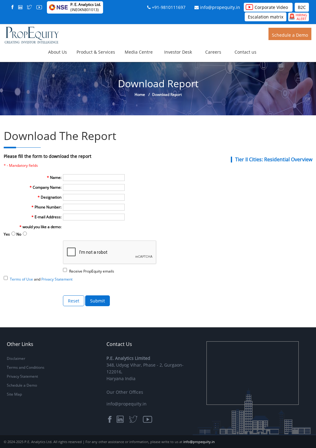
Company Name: (45, 187)
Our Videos (170, 64)
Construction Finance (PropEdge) (153, 77)
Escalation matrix (265, 17)
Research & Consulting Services (150, 68)
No (18, 234)
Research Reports (176, 60)
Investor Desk (178, 52)
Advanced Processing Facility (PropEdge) (160, 73)
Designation (49, 197)
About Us (57, 52)
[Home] (32, 34)
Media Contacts (174, 66)
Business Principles (91, 64)
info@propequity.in (220, 7)
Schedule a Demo (290, 35)
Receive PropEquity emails (91, 271)
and (41, 279)
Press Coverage (174, 62)
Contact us (245, 52)
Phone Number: (46, 207)
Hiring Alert (298, 17)
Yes (7, 234)
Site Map (14, 394)
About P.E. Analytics (92, 60)
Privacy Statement (22, 376)
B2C (302, 7)
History (80, 62)
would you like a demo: (40, 226)
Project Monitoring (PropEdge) (151, 75)
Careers (213, 52)
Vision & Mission (89, 66)
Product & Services (96, 52)
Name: (54, 177)
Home (140, 94)
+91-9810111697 (168, 7)
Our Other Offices (124, 392)
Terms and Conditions (25, 367)
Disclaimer (16, 358)
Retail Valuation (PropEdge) (148, 71)
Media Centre (139, 52)
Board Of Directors (91, 68)
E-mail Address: (46, 217)
